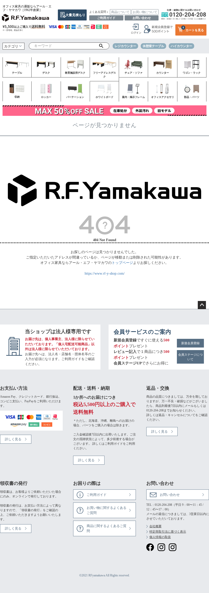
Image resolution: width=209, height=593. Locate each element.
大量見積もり (75, 15)
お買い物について (145, 12)
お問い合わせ (142, 18)
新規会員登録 (190, 343)
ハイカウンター (181, 46)
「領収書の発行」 (30, 510)
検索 (101, 46)
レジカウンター (125, 46)
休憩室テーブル (153, 46)
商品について (120, 12)
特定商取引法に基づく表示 (167, 531)
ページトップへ (202, 305)
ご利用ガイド (106, 18)
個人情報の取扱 (160, 537)
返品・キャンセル (171, 415)
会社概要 (155, 526)
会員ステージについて (190, 357)
